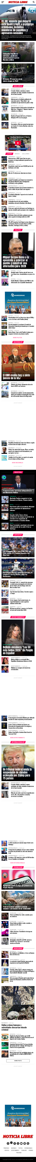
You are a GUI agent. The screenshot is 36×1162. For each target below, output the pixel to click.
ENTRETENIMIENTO (15, 1150)
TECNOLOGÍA (24, 1150)
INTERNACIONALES (28, 1148)
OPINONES (31, 1150)
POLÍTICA (20, 1148)
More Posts (18, 1060)
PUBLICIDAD (18, 1152)
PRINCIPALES (6, 1148)
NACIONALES (13, 1148)
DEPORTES (7, 1150)
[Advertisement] (18, 422)
